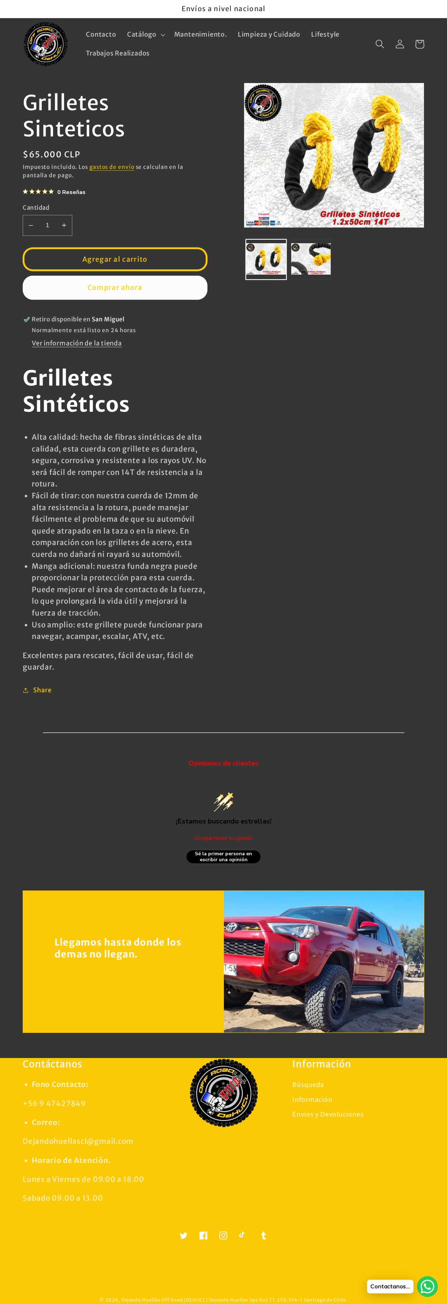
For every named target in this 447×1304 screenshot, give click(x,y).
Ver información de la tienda (77, 343)
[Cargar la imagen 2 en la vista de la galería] (311, 259)
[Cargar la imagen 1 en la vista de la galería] (266, 259)
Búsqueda (308, 1085)
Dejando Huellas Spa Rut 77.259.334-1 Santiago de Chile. (278, 1300)
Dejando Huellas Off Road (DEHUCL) (164, 1300)
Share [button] (42, 690)
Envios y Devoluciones (328, 1114)
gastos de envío (111, 167)
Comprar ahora (115, 287)
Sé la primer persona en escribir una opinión (223, 856)
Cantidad (36, 207)
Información (312, 1100)
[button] (145, 34)
